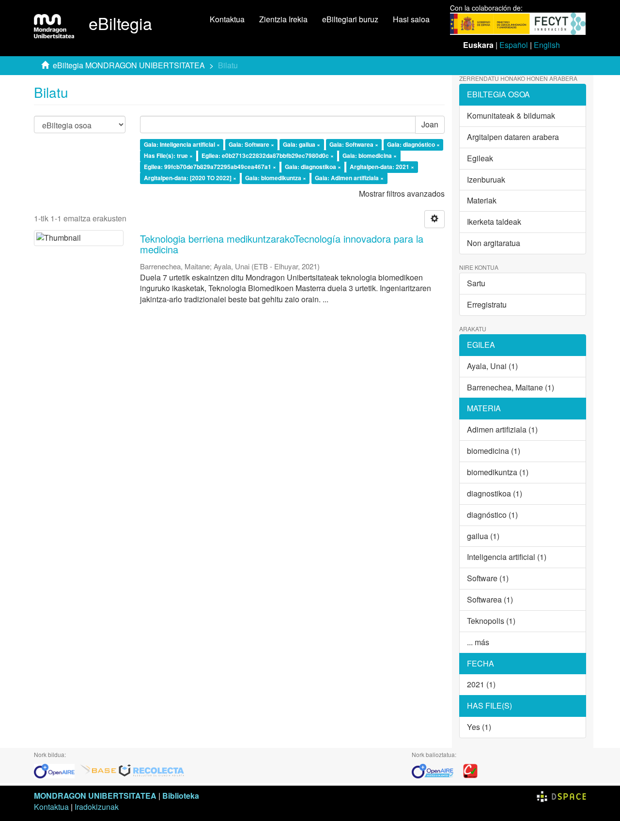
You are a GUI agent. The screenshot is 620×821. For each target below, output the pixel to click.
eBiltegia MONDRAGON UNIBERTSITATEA (129, 65)
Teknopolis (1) (491, 620)
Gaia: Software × (251, 144)
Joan (429, 124)
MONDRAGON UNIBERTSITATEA (95, 795)
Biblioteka (180, 795)
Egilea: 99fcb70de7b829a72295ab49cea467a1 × (210, 166)
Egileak (480, 158)
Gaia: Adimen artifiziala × (349, 177)
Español (513, 44)
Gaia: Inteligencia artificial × (182, 144)
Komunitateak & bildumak (511, 115)
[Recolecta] (151, 770)
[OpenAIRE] (56, 770)
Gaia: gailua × (301, 144)
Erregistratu (487, 304)
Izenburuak (486, 179)
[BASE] (98, 770)
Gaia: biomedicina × (369, 155)
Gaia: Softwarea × (353, 144)
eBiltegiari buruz (350, 19)
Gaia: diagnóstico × (413, 144)
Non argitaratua (493, 242)
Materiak (481, 200)
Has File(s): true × (168, 155)
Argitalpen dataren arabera (513, 136)
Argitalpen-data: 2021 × (382, 166)
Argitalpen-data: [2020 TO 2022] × (190, 177)
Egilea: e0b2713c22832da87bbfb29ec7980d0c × (268, 155)
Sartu (476, 283)
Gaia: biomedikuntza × (275, 177)
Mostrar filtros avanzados (402, 193)
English (547, 44)
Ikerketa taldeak (494, 221)
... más (478, 642)
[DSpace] (561, 795)
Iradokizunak (97, 806)
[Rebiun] (470, 770)
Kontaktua (227, 19)
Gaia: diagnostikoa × (313, 166)
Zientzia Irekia (283, 19)
